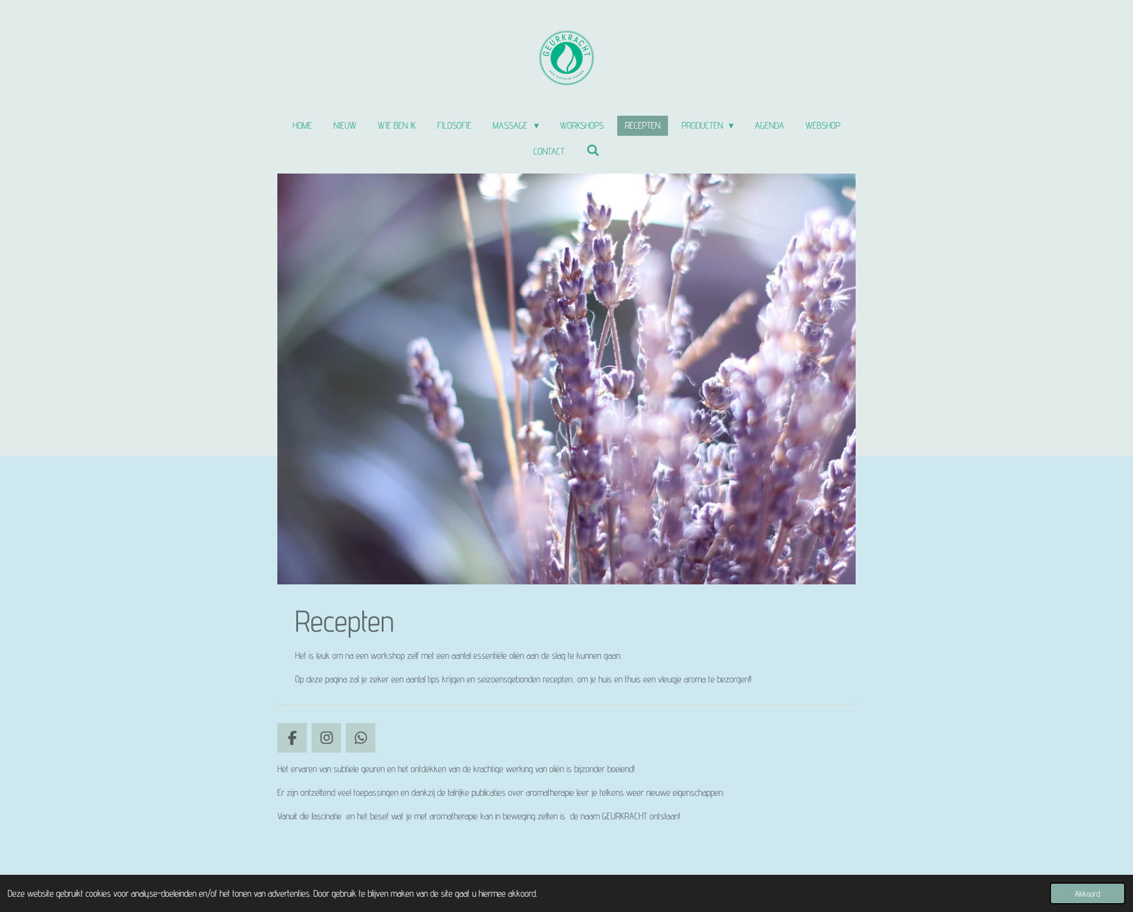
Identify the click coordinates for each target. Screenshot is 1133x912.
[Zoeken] (592, 150)
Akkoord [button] (1088, 893)
